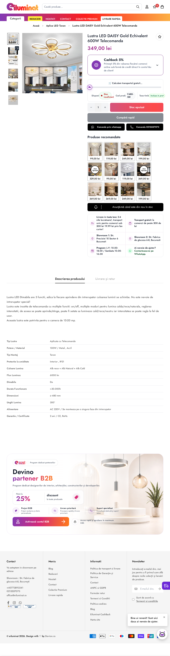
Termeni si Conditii (100, 598)
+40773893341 (15, 587)
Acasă (36, 26)
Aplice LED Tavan (56, 26)
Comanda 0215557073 (147, 127)
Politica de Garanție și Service (101, 575)
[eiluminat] (22, 6)
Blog (50, 568)
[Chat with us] (162, 634)
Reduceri (35, 19)
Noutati (50, 19)
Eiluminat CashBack (100, 614)
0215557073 (13, 591)
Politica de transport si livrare (105, 568)
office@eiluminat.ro (17, 595)
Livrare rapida (111, 19)
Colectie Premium (86, 19)
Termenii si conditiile (147, 601)
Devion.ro (50, 636)
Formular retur (97, 593)
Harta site (95, 619)
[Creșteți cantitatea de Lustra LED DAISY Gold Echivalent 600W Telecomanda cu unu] (105, 107)
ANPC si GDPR (98, 587)
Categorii (15, 18)
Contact (65, 19)
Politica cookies (98, 603)
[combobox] (92, 6)
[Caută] (138, 7)
